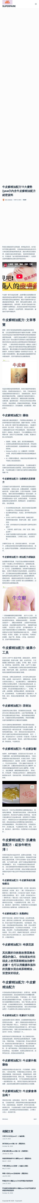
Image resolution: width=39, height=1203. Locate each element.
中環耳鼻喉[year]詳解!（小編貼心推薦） (15, 1166)
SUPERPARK (9, 6)
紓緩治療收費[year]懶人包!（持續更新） (15, 1151)
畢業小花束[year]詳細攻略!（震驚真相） (15, 1173)
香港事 (24, 199)
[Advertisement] (19, 94)
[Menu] (36, 4)
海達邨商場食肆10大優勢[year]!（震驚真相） (17, 1158)
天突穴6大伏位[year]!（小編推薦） (14, 1136)
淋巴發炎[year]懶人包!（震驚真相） (14, 1143)
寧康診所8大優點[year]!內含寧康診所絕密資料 (17, 1181)
